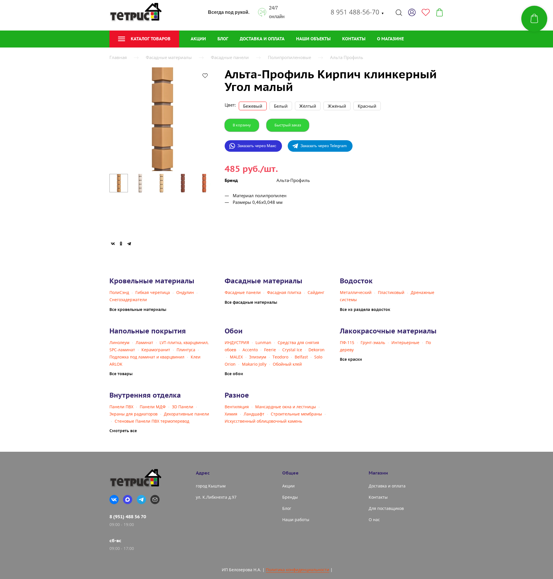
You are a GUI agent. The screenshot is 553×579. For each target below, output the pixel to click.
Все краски (351, 359)
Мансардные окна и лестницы (285, 406)
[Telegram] (129, 243)
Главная (118, 57)
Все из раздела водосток (365, 309)
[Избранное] (426, 12)
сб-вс (115, 540)
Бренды (290, 497)
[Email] (155, 499)
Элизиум (257, 357)
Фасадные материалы (169, 57)
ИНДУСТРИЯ (237, 342)
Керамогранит (155, 349)
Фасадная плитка (284, 292)
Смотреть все (123, 430)
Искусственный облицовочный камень (263, 421)
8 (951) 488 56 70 (127, 516)
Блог (222, 38)
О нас (374, 519)
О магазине (390, 38)
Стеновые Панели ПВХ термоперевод (152, 421)
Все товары (120, 373)
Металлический (356, 292)
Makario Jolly (254, 364)
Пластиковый (391, 292)
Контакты (353, 38)
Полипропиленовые (289, 57)
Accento (250, 349)
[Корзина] (439, 12)
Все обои (234, 373)
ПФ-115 (347, 342)
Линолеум (119, 342)
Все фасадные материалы (251, 302)
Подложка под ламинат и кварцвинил (146, 357)
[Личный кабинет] (412, 12)
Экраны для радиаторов (133, 414)
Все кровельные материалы (137, 309)
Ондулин (185, 292)
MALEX (236, 357)
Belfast (301, 357)
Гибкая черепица (152, 292)
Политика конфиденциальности (297, 569)
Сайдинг (316, 292)
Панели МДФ (153, 406)
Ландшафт (254, 414)
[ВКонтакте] (112, 243)
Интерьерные (405, 342)
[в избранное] (205, 75)
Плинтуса (186, 349)
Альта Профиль (346, 57)
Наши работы (295, 519)
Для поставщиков (386, 508)
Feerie (270, 349)
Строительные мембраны (296, 414)
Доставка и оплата (262, 38)
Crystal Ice (292, 349)
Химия (231, 414)
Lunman (263, 342)
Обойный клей (287, 364)
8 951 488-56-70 (357, 11)
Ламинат (144, 342)
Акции (198, 38)
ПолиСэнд (119, 292)
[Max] (127, 499)
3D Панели (182, 406)
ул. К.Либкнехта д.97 (216, 497)
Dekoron (316, 349)
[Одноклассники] (121, 243)
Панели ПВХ (121, 406)
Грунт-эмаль (373, 342)
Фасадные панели (230, 57)
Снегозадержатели (128, 299)
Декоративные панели (186, 414)
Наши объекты (313, 38)
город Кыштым (211, 486)
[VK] (114, 499)
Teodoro (280, 357)
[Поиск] (399, 12)
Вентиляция (237, 406)
